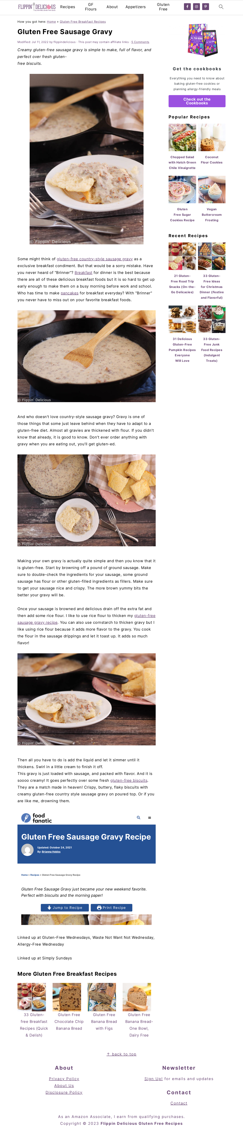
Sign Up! (153, 1078)
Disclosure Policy (64, 1092)
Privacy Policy (64, 1078)
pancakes (70, 293)
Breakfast (83, 272)
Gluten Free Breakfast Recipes (83, 21)
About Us (64, 1085)
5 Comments (140, 42)
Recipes (67, 7)
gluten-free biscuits (128, 780)
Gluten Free (163, 6)
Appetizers (135, 7)
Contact (178, 1103)
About (112, 7)
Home (51, 21)
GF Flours (91, 6)
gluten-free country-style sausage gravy (95, 259)
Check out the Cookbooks (197, 101)
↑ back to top (121, 1054)
